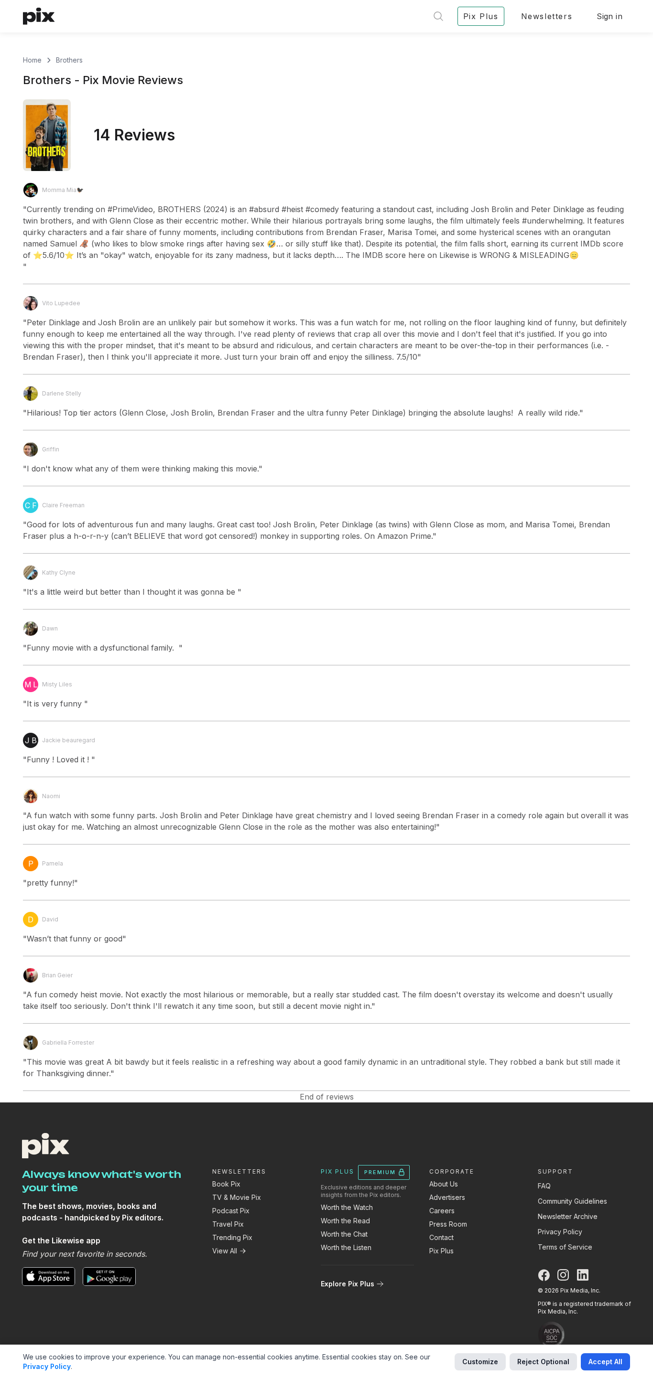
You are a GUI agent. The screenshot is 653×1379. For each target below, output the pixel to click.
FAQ (544, 1186)
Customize (480, 1362)
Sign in (609, 16)
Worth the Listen (346, 1247)
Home (32, 60)
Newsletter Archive (568, 1216)
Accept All (605, 1362)
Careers (442, 1211)
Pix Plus (441, 1251)
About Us (443, 1184)
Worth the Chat (344, 1234)
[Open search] (438, 16)
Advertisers (447, 1197)
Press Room (448, 1224)
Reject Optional (543, 1362)
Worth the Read (345, 1221)
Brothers (69, 60)
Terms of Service (565, 1247)
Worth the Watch (347, 1207)
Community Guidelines (572, 1201)
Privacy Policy (560, 1232)
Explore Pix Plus (347, 1284)
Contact (441, 1237)
